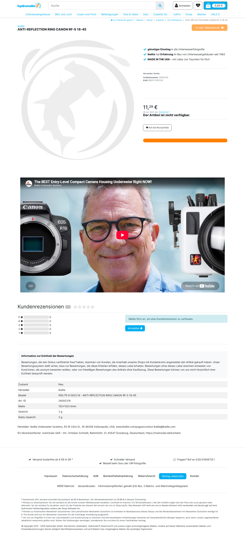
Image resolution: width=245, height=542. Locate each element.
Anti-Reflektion (174, 20)
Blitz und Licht (63, 14)
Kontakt (194, 475)
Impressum (50, 475)
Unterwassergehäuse (37, 14)
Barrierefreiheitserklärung (118, 475)
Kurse (189, 14)
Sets (145, 14)
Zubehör (160, 20)
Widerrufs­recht (146, 475)
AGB (95, 475)
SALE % (215, 14)
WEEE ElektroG (65, 485)
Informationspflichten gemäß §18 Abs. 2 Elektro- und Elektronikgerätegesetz (143, 485)
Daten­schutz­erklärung (75, 475)
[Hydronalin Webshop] (29, 6)
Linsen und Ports (86, 14)
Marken (201, 14)
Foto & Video (130, 14)
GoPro (177, 14)
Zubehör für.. (160, 14)
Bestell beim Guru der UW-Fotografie (124, 463)
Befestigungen (109, 14)
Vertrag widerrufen (173, 476)
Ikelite (150, 20)
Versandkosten (164, 112)
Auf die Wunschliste (158, 127)
